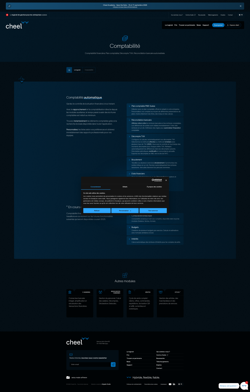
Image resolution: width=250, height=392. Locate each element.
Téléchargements (213, 15)
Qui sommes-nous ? (177, 15)
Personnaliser (124, 210)
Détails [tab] (125, 186)
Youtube (170, 384)
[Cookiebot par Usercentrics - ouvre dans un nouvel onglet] (153, 180)
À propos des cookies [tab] (154, 186)
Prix (175, 25)
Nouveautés (201, 15)
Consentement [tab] (96, 186)
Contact (230, 15)
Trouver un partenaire (187, 25)
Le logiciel (169, 25)
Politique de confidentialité (134, 384)
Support (206, 25)
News (199, 25)
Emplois (223, 15)
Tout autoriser (153, 210)
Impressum (164, 384)
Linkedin (174, 384)
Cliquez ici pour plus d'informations (125, 7)
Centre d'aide (189, 15)
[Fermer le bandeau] (166, 180)
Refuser (97, 210)
